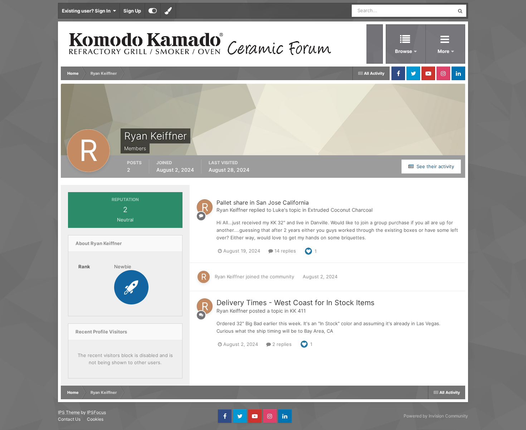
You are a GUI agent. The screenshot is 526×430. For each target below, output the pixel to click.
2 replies (281, 344)
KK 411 (298, 311)
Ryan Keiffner (232, 210)
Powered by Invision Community (436, 416)
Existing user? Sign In (87, 11)
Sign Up (132, 11)
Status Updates (429, 10)
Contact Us (69, 419)
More (444, 51)
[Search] (460, 11)
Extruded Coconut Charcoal (340, 210)
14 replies (284, 251)
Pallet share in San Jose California (262, 202)
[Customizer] (152, 10)
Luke (278, 210)
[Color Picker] (168, 10)
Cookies (95, 419)
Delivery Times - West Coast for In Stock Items (295, 302)
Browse (403, 51)
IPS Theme (69, 412)
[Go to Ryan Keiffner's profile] (205, 207)
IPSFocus (96, 412)
